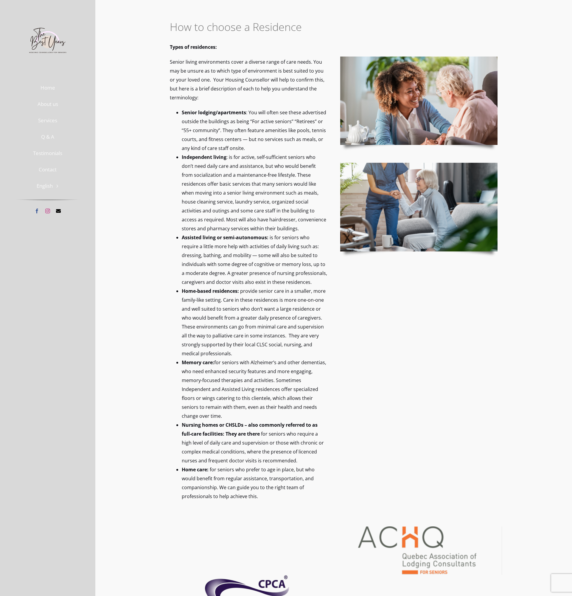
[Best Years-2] (48, 21)
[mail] (58, 211)
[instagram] (47, 211)
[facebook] (37, 211)
